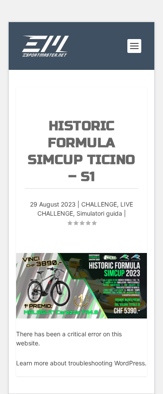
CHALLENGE (99, 204)
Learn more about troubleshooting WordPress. (81, 363)
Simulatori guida (99, 213)
